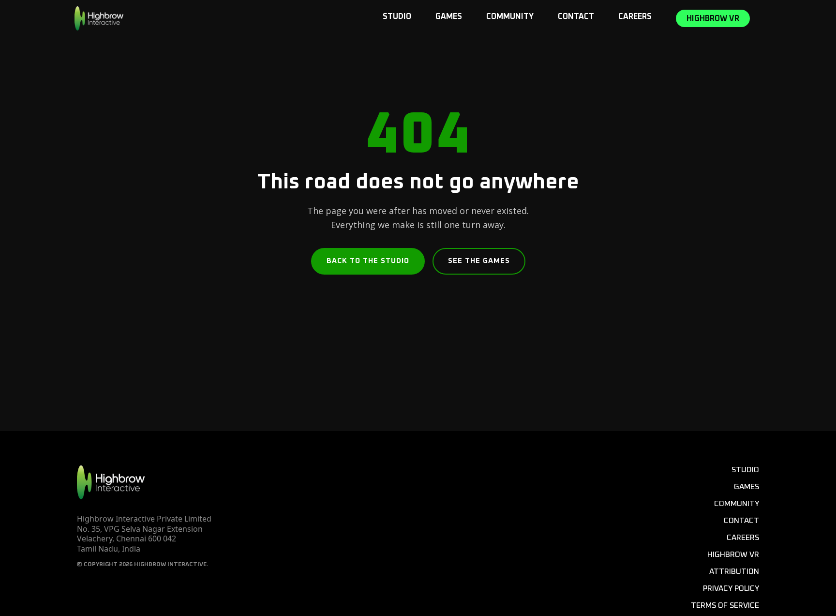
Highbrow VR (713, 18)
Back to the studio (368, 260)
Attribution (734, 571)
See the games (479, 260)
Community (510, 16)
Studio (397, 16)
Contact (576, 16)
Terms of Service (725, 605)
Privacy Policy (731, 588)
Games (448, 16)
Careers (635, 16)
